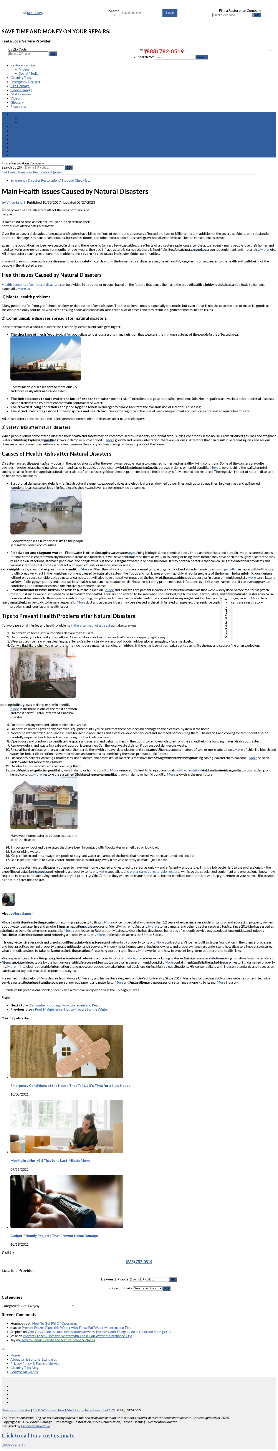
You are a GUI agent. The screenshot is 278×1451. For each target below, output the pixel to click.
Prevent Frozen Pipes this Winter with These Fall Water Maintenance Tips (76, 1327)
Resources (18, 106)
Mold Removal (21, 94)
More (264, 249)
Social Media (28, 73)
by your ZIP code (115, 1279)
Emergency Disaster (25, 81)
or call (144, 49)
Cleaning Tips (20, 77)
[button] (226, 618)
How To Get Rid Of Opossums (54, 1323)
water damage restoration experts (155, 871)
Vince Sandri (15, 202)
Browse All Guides (24, 1372)
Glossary (17, 102)
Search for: (114, 13)
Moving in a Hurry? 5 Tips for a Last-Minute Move (50, 1160)
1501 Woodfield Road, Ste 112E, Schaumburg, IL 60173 (74, 1410)
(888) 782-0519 (164, 51)
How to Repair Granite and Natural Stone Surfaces (57, 1340)
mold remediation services (193, 770)
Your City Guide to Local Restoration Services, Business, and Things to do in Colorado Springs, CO (99, 1331)
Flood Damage (21, 90)
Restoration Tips (22, 65)
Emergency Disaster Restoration (34, 180)
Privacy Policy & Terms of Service (35, 1363)
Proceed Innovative (35, 1426)
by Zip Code (17, 49)
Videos (24, 69)
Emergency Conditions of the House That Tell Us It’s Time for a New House (70, 1085)
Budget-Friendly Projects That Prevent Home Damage (54, 1235)
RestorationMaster (16, 1410)
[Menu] (271, 50)
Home (15, 1355)
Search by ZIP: (13, 167)
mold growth (225, 569)
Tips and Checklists (75, 180)
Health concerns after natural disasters (30, 284)
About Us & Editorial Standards (33, 1359)
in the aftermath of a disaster (92, 625)
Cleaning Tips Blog (24, 1367)
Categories (10, 1306)
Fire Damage (20, 86)
